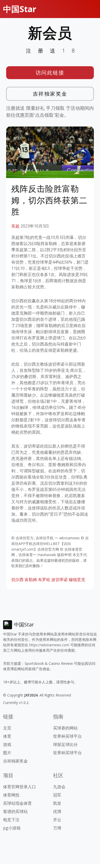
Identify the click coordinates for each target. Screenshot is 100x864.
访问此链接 (50, 72)
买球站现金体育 (17, 803)
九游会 (59, 787)
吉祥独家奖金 (50, 93)
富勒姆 (31, 579)
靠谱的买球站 (15, 811)
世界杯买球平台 (67, 736)
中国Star (19, 8)
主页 (7, 728)
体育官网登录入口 (19, 787)
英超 (15, 226)
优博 (57, 811)
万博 (57, 828)
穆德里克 (77, 579)
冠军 (57, 795)
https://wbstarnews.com (49, 644)
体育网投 (11, 795)
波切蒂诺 (59, 579)
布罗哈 (44, 579)
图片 (7, 753)
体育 (7, 736)
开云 (57, 820)
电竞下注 (11, 820)
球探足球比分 (65, 744)
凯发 (57, 803)
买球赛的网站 (65, 728)
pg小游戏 (12, 828)
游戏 (7, 744)
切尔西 (17, 579)
